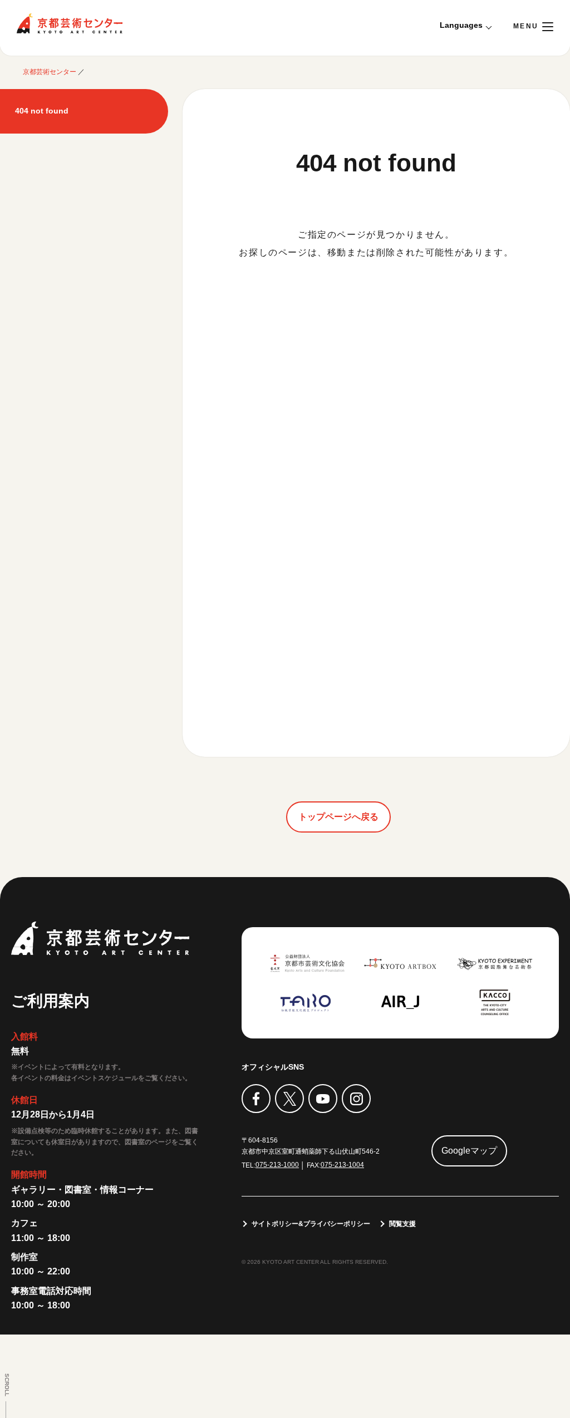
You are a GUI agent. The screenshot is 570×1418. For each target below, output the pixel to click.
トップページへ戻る (338, 816)
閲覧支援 (402, 1224)
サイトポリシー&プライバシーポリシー (311, 1224)
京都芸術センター (69, 23)
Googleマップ (469, 1150)
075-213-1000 (277, 1165)
